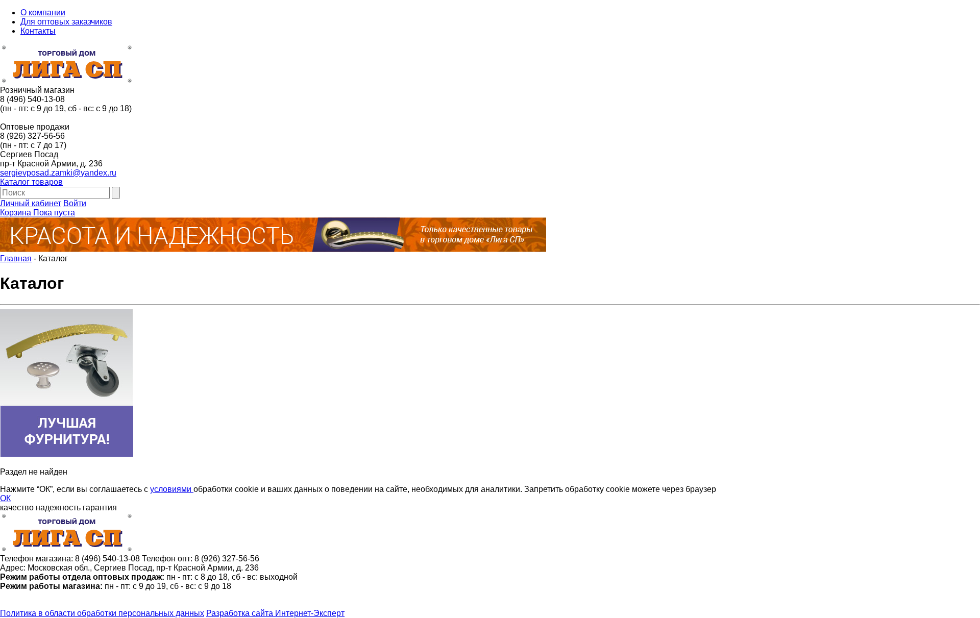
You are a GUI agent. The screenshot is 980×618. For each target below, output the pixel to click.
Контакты (38, 31)
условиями (171, 489)
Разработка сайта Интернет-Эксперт (275, 613)
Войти (74, 203)
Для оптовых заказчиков (66, 21)
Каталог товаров (31, 182)
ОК (5, 498)
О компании (42, 12)
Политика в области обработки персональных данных (102, 613)
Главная (16, 258)
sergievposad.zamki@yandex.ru (58, 172)
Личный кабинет (30, 203)
